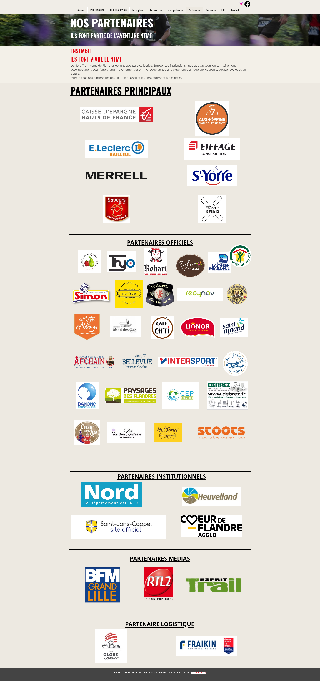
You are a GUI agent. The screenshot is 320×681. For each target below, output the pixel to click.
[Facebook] (247, 4)
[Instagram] (241, 4)
